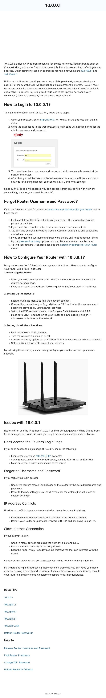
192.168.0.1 (10, 74)
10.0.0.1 (53, 5)
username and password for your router (70, 209)
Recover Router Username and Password (27, 648)
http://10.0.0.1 (48, 119)
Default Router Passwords (18, 633)
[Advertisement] (53, 41)
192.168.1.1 (86, 70)
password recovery (29, 241)
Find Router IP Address (17, 655)
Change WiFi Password (17, 662)
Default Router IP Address (18, 669)
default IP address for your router (78, 244)
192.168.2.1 (10, 618)
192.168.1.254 (11, 625)
